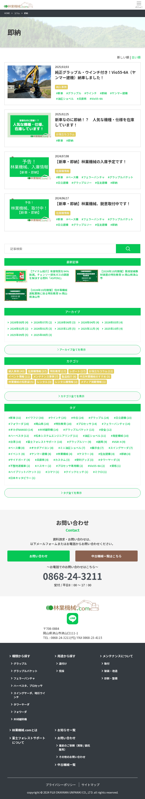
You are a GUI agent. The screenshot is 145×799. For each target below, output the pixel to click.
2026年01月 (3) (43, 328)
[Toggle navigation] (138, 5)
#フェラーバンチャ (93, 177)
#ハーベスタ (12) (18, 436)
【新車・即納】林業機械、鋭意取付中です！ (92, 203)
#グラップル (73, 93)
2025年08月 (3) (43, 335)
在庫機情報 (62, 171)
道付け (63, 663)
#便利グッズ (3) (84, 460)
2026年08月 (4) (19, 322)
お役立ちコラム (65, 134)
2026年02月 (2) (19, 328)
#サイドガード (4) (19, 460)
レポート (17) (77, 371)
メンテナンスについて (118, 656)
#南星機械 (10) (120, 436)
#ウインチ (90, 93)
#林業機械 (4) (64, 454)
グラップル (20, 663)
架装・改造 (110, 671)
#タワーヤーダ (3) (109, 460)
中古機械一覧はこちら (106, 556)
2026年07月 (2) (43, 322)
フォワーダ (20, 712)
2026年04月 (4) (90, 322)
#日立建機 (62, 183)
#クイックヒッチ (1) (76, 472)
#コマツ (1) (52, 472)
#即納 (103, 93)
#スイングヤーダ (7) (121, 448)
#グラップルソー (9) (79, 442)
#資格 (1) (115, 466)
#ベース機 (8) (16, 448)
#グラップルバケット (120, 177)
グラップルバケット (25, 671)
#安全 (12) (105, 429)
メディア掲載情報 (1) (93, 382)
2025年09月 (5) (19, 335)
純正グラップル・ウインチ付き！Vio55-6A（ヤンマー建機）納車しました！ (95, 74)
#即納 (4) (125, 454)
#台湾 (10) (14, 442)
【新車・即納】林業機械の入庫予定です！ (91, 161)
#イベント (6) (16, 454)
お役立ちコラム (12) (101, 371)
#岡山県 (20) (41, 424)
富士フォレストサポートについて (28, 740)
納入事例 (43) (16, 371)
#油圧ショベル (65, 98)
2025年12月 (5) (66, 328)
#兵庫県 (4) (42, 460)
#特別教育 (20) (63, 424)
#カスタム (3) (61, 460)
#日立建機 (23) (123, 418)
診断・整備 (110, 678)
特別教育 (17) (58, 371)
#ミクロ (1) (100, 472)
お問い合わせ (38, 556)
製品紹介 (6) (69, 376)
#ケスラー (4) (85, 454)
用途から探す (66, 656)
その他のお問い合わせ (72, 757)
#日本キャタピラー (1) (21, 478)
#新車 (59, 93)
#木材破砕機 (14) (48, 429)
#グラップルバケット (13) (78, 429)
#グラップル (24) (99, 418)
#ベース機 (72, 177)
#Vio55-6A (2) (96, 466)
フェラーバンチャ (24, 678)
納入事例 (61, 87)
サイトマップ (90, 784)
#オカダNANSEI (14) (20, 429)
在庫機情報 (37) (37, 371)
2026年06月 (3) (66, 322)
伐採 (61, 671)
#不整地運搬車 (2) (19, 466)
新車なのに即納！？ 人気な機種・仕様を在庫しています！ (94, 122)
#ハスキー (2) (43, 466)
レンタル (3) (44, 382)
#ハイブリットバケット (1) (24, 472)
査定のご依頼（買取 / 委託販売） (74, 747)
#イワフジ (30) (35, 418)
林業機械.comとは (24, 730)
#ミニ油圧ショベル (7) (71, 448)
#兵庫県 (81, 98)
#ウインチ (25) (57, 418)
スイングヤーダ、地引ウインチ (29, 695)
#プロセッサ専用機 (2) (69, 466)
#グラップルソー (82, 183)
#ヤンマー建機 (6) (40, 454)
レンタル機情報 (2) (66, 382)
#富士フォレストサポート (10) (44, 442)
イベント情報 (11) (19, 376)
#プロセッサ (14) (86, 424)
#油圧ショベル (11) (94, 436)
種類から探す (21, 656)
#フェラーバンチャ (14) (116, 424)
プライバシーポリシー (61, 784)
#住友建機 (101, 183)
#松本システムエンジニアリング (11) (56, 436)
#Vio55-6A (96, 98)
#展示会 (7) (97, 448)
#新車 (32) (14, 418)
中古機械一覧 (66, 764)
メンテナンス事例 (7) (45, 376)
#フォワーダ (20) (18, 424)
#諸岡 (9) (101, 442)
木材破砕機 (20, 719)
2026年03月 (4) (113, 322)
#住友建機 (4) (106, 454)
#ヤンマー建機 (119, 93)
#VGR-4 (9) (118, 442)
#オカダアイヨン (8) (41, 448)
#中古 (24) (77, 418)
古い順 (136, 57)
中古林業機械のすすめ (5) (95, 376)
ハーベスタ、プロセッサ (28, 686)
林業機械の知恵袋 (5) (21, 382)
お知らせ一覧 (66, 730)
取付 (107, 663)
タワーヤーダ (21, 704)
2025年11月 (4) (90, 328)
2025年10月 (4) (113, 328)
